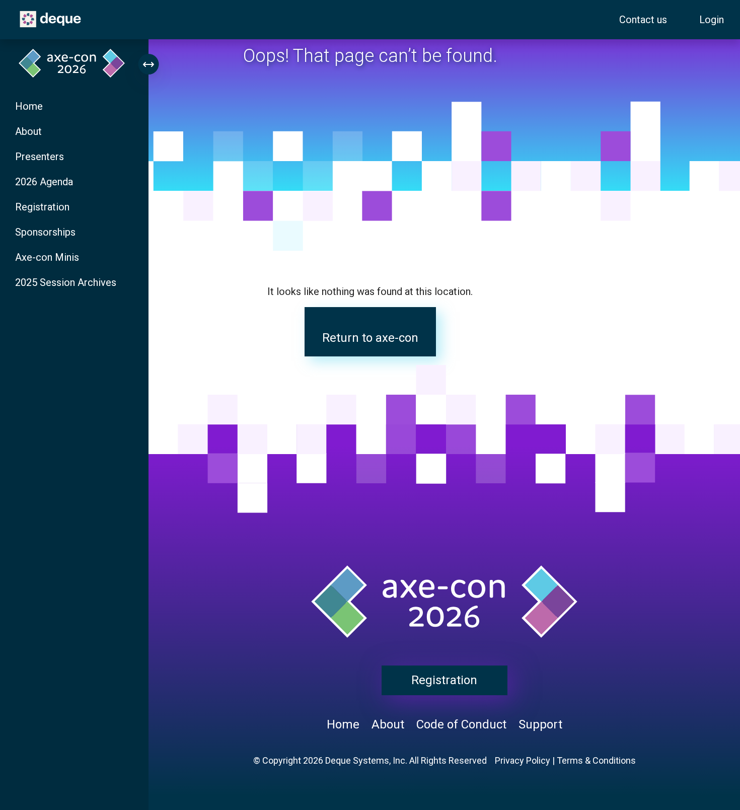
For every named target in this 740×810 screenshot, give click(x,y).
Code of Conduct (461, 724)
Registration (42, 207)
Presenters (39, 157)
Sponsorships (45, 232)
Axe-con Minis (47, 257)
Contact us (643, 20)
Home (29, 106)
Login (711, 20)
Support (540, 724)
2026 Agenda (44, 182)
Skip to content (9, 6)
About (28, 131)
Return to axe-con (370, 338)
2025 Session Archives (65, 282)
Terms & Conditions (596, 760)
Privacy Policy (522, 760)
